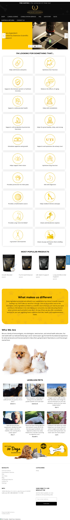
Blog (55, 16)
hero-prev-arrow (4, 35)
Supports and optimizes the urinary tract (50, 146)
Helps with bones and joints (18, 70)
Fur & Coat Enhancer (26, 275)
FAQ (40, 16)
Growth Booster (7, 275)
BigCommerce (11, 512)
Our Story (47, 16)
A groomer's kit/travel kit (18, 241)
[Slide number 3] (35, 35)
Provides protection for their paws (18, 184)
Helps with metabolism (50, 108)
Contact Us (21, 20)
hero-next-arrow (66, 35)
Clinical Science (13, 16)
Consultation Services (28, 16)
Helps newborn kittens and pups (50, 204)
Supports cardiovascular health (18, 108)
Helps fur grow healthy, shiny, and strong (50, 127)
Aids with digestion (50, 184)
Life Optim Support (42, 275)
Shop (3, 16)
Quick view (9, 261)
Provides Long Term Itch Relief (17, 223)
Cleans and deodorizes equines (50, 223)
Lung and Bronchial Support (59, 276)
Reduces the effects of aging (50, 89)
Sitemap (4, 483)
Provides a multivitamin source (18, 204)
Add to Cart (9, 264)
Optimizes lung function (50, 165)
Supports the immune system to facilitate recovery (18, 90)
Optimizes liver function (50, 70)
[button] (68, 260)
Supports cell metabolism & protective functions (18, 128)
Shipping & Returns (7, 20)
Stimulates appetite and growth (18, 146)
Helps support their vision (18, 165)
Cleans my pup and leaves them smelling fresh (50, 243)
